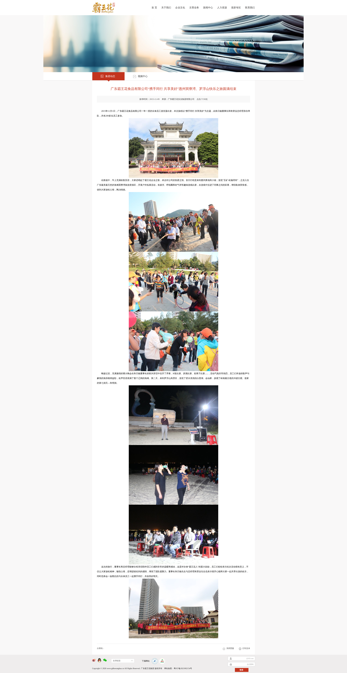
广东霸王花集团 (147, 668)
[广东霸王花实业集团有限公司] (105, 6)
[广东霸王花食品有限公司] (162, 661)
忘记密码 (250, 664)
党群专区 (236, 7)
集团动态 (110, 76)
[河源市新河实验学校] (155, 661)
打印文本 (246, 648)
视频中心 (143, 76)
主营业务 (194, 7)
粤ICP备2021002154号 (183, 668)
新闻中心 (208, 7)
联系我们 (250, 7)
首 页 (154, 7)
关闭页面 (230, 648)
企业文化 (180, 7)
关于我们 (166, 7)
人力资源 (222, 7)
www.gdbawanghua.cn (115, 668)
